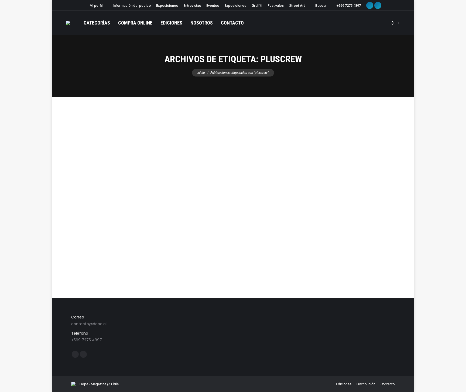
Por (115, 245)
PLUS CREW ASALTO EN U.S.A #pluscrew (122, 234)
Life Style (97, 245)
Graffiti (83, 245)
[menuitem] (93, 5)
